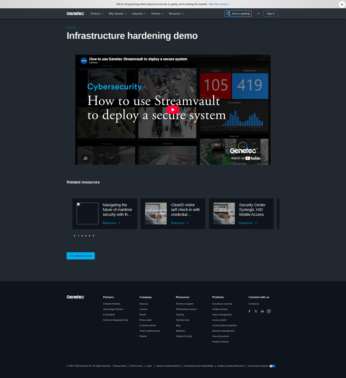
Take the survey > (219, 4)
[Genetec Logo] (76, 13)
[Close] (342, 4)
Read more (109, 222)
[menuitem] (97, 13)
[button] (78, 235)
